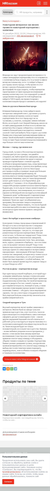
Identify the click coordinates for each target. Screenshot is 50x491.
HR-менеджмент (25, 36)
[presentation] (5, 398)
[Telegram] (15, 368)
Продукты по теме (19, 381)
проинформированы (11, 472)
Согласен (8, 482)
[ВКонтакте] (4, 368)
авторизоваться (9, 434)
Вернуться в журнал (11, 21)
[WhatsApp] (11, 368)
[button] (7, 12)
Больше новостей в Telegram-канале (20, 359)
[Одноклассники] (8, 368)
